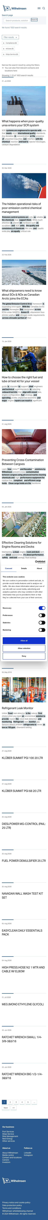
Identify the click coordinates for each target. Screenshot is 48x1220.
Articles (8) (9, 49)
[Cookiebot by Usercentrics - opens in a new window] (35, 562)
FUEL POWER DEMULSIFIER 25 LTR (24, 861)
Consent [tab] (8, 568)
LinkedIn (27, 1153)
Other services (8, 1141)
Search (34, 19)
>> (14, 1108)
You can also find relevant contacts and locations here (22, 69)
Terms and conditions (11, 1208)
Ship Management (10, 1136)
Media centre (8, 1155)
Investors (6, 1162)
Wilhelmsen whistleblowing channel (17, 1211)
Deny (24, 656)
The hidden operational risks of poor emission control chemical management (21, 208)
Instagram (28, 1155)
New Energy (7, 1139)
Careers (5, 1160)
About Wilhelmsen (10, 1153)
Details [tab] (24, 568)
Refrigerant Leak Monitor (17, 708)
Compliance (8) (11, 43)
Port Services (8, 1131)
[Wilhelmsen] (14, 8)
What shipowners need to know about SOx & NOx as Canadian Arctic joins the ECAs (22, 294)
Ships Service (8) (11, 54)
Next (6, 1108)
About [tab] (39, 568)
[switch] (42, 615)
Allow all (24, 641)
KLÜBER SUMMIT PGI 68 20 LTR (21, 791)
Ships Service (8, 1134)
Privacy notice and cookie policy (16, 1202)
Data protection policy (12, 1205)
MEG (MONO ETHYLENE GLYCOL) (23, 1004)
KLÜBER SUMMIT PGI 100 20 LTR (22, 758)
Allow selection (24, 648)
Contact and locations (12, 1157)
